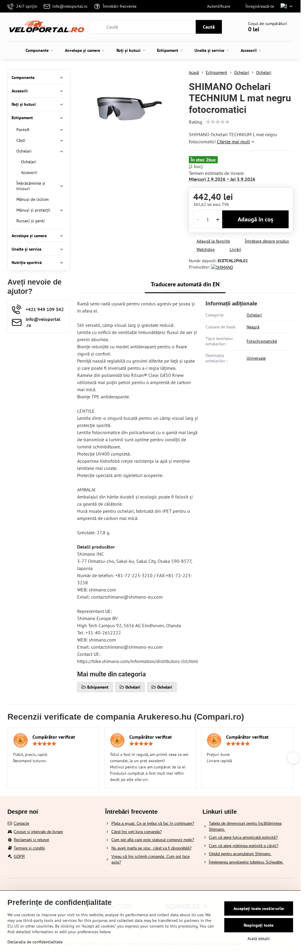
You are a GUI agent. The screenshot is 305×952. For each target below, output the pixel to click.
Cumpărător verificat (53, 737)
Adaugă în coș (255, 219)
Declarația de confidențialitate (35, 942)
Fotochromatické (262, 341)
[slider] (218, 121)
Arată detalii (259, 938)
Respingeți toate (258, 925)
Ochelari (254, 315)
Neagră (253, 327)
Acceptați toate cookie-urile (259, 908)
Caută (209, 27)
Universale (256, 358)
